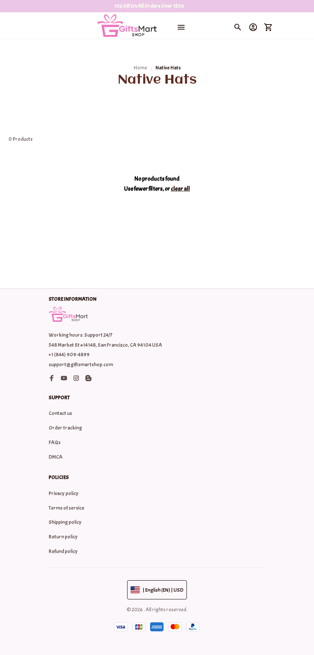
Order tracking (65, 428)
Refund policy (63, 551)
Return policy (63, 536)
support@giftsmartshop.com (81, 364)
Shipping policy (65, 522)
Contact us (60, 413)
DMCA (55, 457)
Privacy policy (63, 493)
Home (140, 67)
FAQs (55, 442)
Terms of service (66, 508)
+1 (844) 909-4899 (69, 354)
